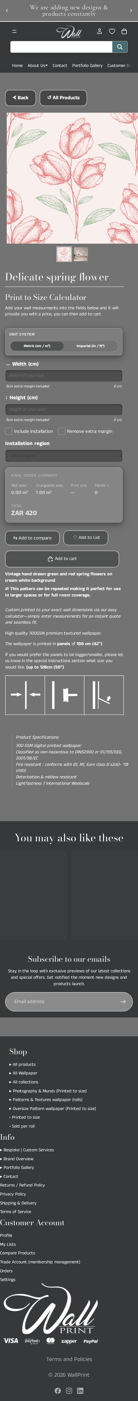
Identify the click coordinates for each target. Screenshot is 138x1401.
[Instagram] (69, 1391)
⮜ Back (21, 97)
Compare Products (17, 1253)
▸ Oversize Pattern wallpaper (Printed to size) (52, 1108)
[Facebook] (58, 1391)
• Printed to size (24, 1117)
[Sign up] (123, 1001)
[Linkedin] (80, 1391)
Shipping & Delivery (18, 1203)
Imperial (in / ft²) (91, 346)
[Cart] (124, 31)
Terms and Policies (69, 1359)
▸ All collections (23, 1082)
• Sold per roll (22, 1126)
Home (17, 65)
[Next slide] (131, 11)
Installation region (27, 443)
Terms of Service (15, 1212)
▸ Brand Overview (16, 1159)
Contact (60, 65)
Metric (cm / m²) (37, 346)
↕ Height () (21, 397)
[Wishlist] (112, 31)
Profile (6, 1235)
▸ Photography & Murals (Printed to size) (48, 1091)
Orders (6, 1271)
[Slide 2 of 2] (81, 254)
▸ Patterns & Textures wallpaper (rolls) (45, 1100)
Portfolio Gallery (87, 65)
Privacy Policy (13, 1194)
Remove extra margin (89, 431)
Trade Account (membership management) (40, 1262)
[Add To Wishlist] (86, 537)
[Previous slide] (7, 11)
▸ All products (22, 1064)
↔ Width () (22, 364)
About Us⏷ (38, 65)
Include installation (33, 431)
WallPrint (78, 1375)
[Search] (119, 47)
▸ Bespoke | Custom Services (27, 1150)
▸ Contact (9, 1176)
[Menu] (14, 31)
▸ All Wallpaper (23, 1073)
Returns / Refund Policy (22, 1185)
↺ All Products (63, 97)
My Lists (8, 1244)
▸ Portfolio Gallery (17, 1167)
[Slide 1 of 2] (64, 254)
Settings (7, 1279)
